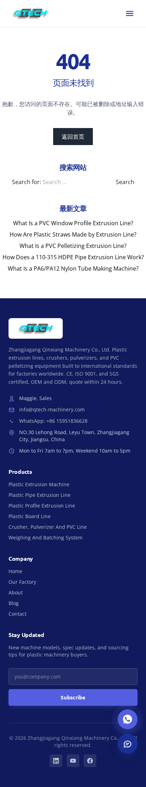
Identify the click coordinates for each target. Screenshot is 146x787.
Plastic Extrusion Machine (39, 484)
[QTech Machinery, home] (30, 13)
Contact (18, 613)
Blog (14, 603)
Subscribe (73, 697)
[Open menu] (129, 13)
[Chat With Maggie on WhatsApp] (127, 719)
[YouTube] (73, 760)
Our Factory (22, 581)
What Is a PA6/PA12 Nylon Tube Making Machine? (73, 268)
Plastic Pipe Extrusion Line (40, 495)
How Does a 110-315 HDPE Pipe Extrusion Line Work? (73, 257)
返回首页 (73, 136)
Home (15, 571)
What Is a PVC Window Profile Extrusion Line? (73, 223)
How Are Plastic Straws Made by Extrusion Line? (73, 234)
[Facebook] (90, 760)
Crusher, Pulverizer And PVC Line (48, 526)
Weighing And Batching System (46, 537)
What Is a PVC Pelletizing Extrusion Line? (73, 246)
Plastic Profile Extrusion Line (42, 505)
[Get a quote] (127, 744)
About (16, 592)
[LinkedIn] (56, 760)
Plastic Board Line (30, 516)
